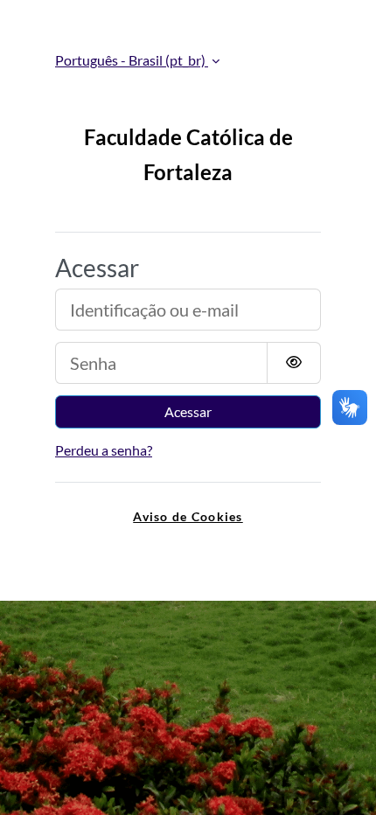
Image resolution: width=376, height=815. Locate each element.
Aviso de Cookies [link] (187, 516)
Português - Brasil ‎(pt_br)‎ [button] (131, 60)
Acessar (188, 411)
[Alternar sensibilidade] (294, 363)
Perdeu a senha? (103, 450)
